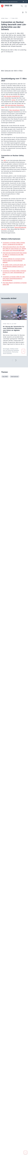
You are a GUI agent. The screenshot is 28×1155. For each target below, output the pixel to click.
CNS (4, 160)
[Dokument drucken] (22, 12)
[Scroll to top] (25, 1152)
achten (14, 100)
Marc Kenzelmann (14, 110)
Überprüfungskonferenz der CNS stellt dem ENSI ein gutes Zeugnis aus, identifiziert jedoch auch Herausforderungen (14, 248)
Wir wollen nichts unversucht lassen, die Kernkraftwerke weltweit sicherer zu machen (14, 266)
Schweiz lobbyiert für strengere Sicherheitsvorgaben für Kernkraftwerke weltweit (14, 260)
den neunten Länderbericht (12, 96)
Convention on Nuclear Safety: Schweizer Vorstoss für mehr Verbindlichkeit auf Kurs (14, 272)
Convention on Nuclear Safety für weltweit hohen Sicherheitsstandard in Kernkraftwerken (14, 278)
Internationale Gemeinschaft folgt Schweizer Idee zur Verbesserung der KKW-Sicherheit (15, 254)
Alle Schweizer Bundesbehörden (9, 1)
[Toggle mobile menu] (26, 6)
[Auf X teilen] (26, 12)
